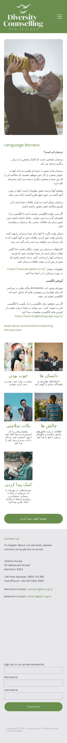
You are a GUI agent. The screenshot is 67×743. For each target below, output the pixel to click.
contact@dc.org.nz (40, 589)
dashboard (33, 728)
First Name (11, 677)
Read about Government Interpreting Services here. (28, 328)
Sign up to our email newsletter (24, 664)
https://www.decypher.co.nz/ (26, 269)
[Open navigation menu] (59, 16)
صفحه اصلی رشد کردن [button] (33, 518)
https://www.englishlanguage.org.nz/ (39, 316)
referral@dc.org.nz (39, 597)
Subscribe (33, 706)
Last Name (11, 690)
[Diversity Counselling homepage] (29, 16)
